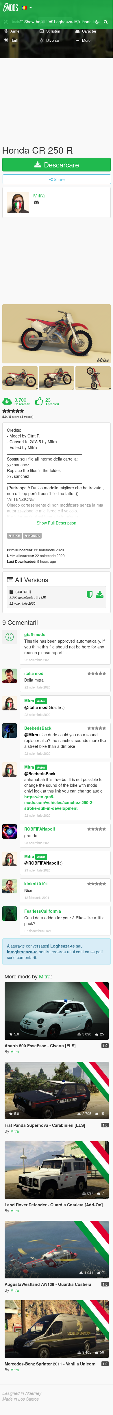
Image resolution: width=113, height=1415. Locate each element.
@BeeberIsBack (39, 773)
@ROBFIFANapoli (41, 863)
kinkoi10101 (36, 883)
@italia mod (36, 707)
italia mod (34, 673)
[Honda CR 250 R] (56, 334)
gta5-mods (34, 634)
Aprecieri (52, 404)
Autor (41, 701)
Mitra (39, 195)
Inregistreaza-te (22, 951)
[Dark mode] (97, 21)
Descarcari (22, 404)
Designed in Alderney (21, 1393)
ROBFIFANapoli (39, 829)
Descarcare (60, 164)
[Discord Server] (36, 202)
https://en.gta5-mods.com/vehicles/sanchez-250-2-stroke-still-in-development (59, 802)
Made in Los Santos (20, 1399)
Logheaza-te (62, 946)
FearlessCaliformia (42, 911)
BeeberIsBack (37, 728)
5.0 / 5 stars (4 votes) (18, 416)
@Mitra (31, 734)
